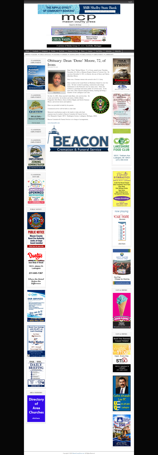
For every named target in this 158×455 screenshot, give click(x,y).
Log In (130, 2)
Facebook (35, 51)
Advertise (108, 51)
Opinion (64, 54)
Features (56, 54)
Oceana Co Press (73, 51)
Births (27, 54)
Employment (98, 54)
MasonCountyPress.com (78, 453)
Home (27, 51)
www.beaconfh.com (54, 123)
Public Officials (45, 54)
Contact (90, 51)
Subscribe (118, 51)
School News (74, 54)
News (82, 51)
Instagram (45, 51)
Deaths (34, 54)
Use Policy (99, 51)
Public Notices (86, 54)
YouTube (61, 51)
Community (109, 54)
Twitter (53, 51)
